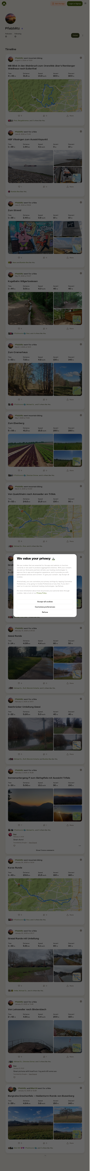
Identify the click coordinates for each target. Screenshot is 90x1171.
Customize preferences (44, 607)
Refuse (44, 612)
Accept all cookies (44, 601)
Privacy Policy (41, 593)
